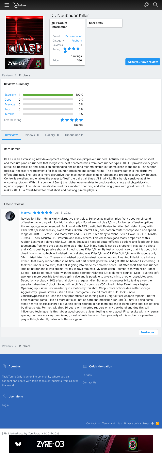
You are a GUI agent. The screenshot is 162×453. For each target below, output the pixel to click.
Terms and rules (112, 423)
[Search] (155, 5)
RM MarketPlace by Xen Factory (31, 433)
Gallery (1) (52, 135)
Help (146, 423)
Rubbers (77, 40)
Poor (7, 109)
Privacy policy (132, 423)
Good (8, 99)
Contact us (89, 382)
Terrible (9, 114)
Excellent (10, 94)
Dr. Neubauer (73, 36)
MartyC (26, 212)
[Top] (152, 423)
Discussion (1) (75, 135)
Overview (11, 135)
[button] (6, 4)
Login (5, 405)
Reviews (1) (31, 135)
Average (10, 104)
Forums (87, 375)
